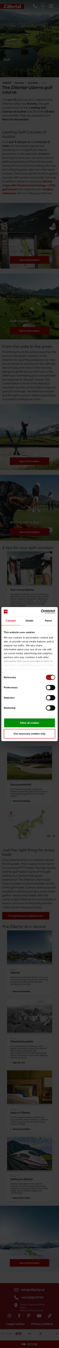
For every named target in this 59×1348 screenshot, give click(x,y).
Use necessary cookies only (29, 733)
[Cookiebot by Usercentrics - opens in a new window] (41, 612)
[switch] (50, 687)
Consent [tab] (11, 620)
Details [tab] (30, 620)
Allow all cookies (29, 722)
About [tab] (48, 620)
